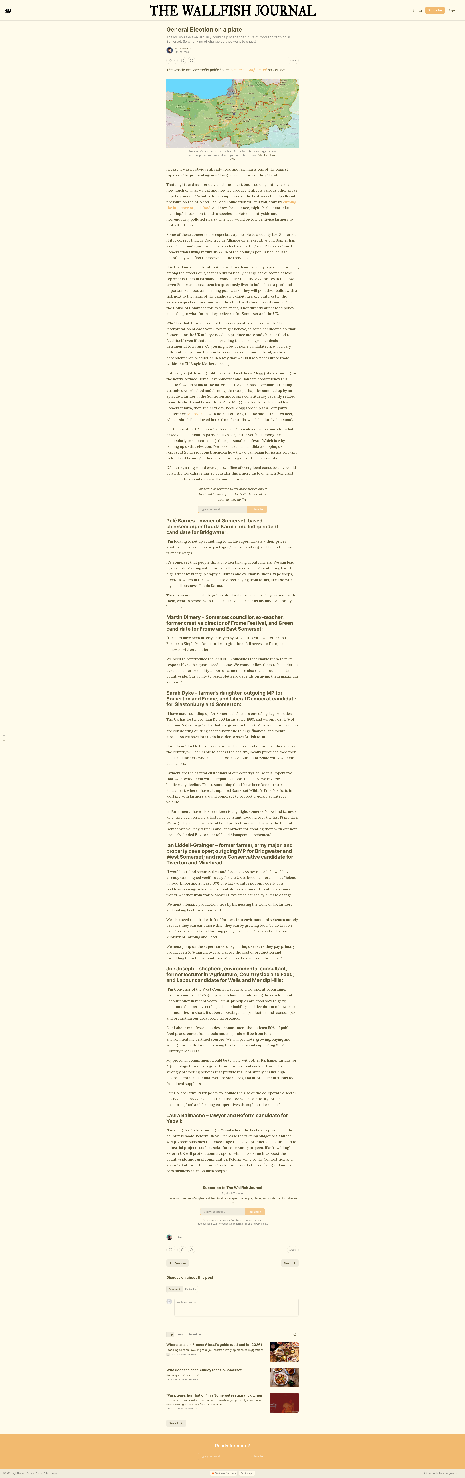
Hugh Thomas (183, 48)
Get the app (247, 1473)
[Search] (412, 10)
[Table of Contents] (4, 739)
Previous (180, 1263)
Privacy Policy (260, 1223)
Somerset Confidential (249, 69)
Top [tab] (171, 1334)
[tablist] (182, 1289)
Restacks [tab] (190, 1289)
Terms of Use (250, 1220)
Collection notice (52, 1473)
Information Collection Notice (231, 1223)
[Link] (161, 527)
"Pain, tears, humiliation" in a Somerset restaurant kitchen (214, 1395)
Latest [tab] (180, 1334)
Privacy (30, 1473)
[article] (232, 1352)
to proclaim (197, 413)
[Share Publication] (420, 10)
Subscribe (435, 10)
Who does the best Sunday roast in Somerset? (205, 1370)
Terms (39, 1473)
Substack (428, 1473)
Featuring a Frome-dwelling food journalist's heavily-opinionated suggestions (214, 1350)
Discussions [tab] (194, 1334)
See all (173, 1423)
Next (287, 1263)
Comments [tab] (175, 1289)
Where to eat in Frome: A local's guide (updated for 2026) (214, 1345)
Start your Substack (225, 1473)
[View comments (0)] (182, 60)
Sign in (453, 10)
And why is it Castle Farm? (182, 1375)
